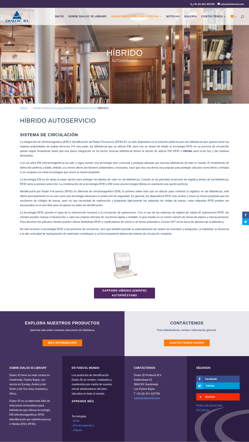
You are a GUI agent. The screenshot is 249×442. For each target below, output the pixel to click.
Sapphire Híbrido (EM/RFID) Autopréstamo (124, 293)
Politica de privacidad (209, 405)
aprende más (83, 401)
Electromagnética (83, 425)
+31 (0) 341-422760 (204, 4)
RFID (76, 420)
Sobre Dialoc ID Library (87, 16)
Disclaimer (202, 410)
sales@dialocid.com (147, 398)
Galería (190, 16)
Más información (62, 342)
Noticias (173, 16)
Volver (24, 108)
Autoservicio (86, 108)
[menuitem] (234, 20)
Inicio (59, 16)
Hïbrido (77, 430)
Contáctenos (212, 16)
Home (36, 108)
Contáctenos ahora (186, 342)
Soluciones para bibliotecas (134, 16)
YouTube (210, 396)
